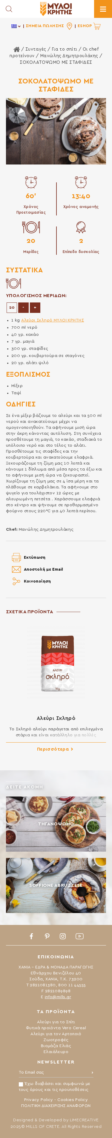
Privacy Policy (38, 1100)
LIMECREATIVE (84, 1120)
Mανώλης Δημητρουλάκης (69, 56)
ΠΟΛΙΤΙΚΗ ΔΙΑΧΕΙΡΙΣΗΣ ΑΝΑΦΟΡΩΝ (55, 1106)
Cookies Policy (72, 1100)
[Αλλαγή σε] (16, 26)
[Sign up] (92, 1073)
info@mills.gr (58, 997)
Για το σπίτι (64, 49)
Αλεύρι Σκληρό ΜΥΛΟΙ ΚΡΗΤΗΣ (52, 320)
